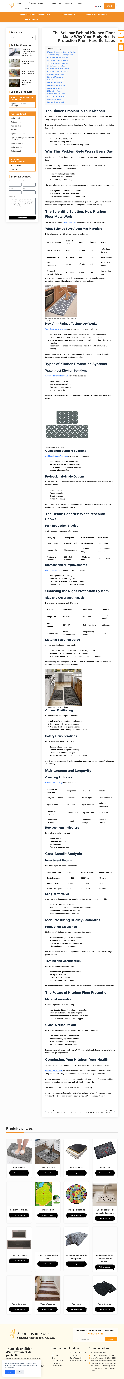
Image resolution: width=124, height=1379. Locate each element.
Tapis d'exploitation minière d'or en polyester (105, 1258)
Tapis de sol (15, 118)
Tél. (24, 188)
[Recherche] (32, 37)
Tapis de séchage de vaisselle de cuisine (22, 138)
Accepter (10, 1372)
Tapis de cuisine (17, 143)
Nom (10, 181)
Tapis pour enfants (18, 134)
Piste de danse (16, 166)
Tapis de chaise (17, 126)
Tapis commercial (31, 19)
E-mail (11, 188)
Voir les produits (19, 1173)
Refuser (20, 1372)
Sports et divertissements (95, 14)
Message (12, 196)
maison (20, 3)
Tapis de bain (16, 122)
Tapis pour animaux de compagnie (19, 105)
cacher (58, 49)
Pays (24, 181)
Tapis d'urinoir (16, 151)
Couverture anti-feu (19, 1210)
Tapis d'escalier (16, 147)
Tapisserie (76, 1304)
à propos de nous (36, 3)
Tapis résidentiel (67, 14)
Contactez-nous (26, 8)
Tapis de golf (15, 169)
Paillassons (15, 130)
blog (80, 3)
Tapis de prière (19, 1304)
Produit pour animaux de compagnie (34, 14)
